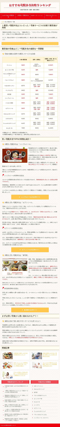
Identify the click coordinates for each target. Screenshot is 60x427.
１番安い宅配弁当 (23, 15)
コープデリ (37, 405)
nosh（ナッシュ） (37, 15)
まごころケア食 (38, 398)
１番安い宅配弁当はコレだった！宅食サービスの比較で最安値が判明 (16, 391)
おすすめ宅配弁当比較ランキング (30, 5)
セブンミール (37, 408)
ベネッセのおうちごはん (40, 414)
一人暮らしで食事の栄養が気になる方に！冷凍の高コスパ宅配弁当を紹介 (16, 410)
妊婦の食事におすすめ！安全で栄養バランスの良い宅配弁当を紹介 (16, 400)
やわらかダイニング (52, 16)
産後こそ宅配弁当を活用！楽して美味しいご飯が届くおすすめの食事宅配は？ (16, 405)
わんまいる (37, 401)
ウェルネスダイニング (40, 411)
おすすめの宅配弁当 (8, 16)
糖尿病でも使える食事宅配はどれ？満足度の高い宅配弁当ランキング (16, 415)
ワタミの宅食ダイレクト (40, 395)
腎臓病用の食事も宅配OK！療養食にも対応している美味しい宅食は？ (16, 419)
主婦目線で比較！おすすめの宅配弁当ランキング (16, 386)
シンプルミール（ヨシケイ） (41, 417)
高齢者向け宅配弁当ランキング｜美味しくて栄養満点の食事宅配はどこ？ (16, 396)
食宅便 (35, 392)
